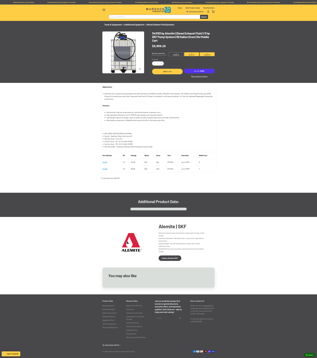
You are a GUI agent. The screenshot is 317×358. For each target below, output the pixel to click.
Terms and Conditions (134, 326)
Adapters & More (108, 320)
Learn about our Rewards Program (135, 318)
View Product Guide (192, 8)
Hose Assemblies (108, 309)
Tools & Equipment (113, 24)
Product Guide (107, 301)
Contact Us (130, 309)
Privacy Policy (131, 334)
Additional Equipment (134, 24)
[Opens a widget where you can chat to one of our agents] (309, 355)
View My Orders (209, 8)
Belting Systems (108, 306)
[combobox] (154, 17)
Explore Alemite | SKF (170, 258)
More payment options (199, 76)
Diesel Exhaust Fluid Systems (160, 24)
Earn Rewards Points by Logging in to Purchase (47, 2)
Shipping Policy (131, 330)
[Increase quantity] (161, 63)
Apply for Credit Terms (134, 306)
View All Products (132, 323)
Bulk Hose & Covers (109, 313)
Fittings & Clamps (108, 317)
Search (204, 17)
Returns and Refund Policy (135, 337)
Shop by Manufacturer (110, 327)
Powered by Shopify (128, 351)
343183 (104, 162)
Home (180, 8)
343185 (104, 169)
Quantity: (155, 59)
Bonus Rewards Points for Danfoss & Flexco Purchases (90, 2)
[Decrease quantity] (154, 63)
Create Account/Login (134, 313)
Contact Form (208, 306)
